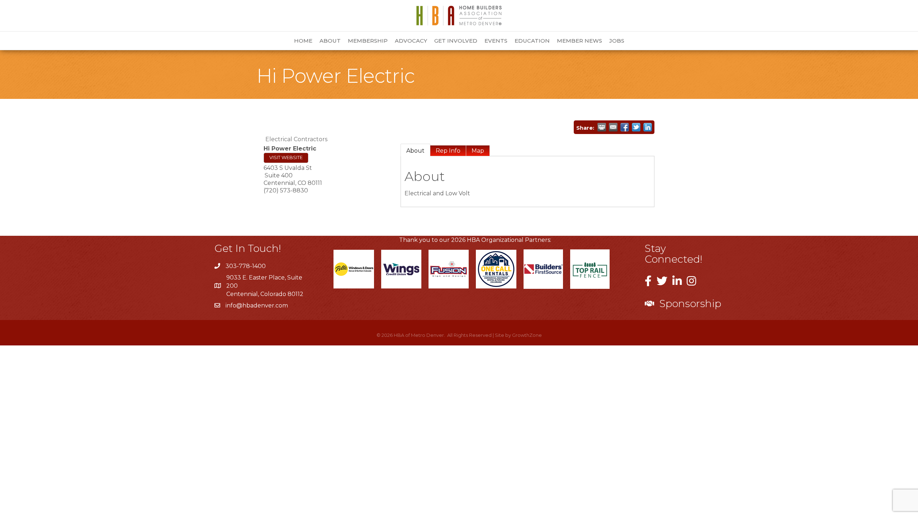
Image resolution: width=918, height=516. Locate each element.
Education (532, 40)
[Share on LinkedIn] (647, 127)
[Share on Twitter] (636, 127)
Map (478, 150)
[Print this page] (601, 127)
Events (495, 40)
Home (303, 40)
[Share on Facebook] (624, 127)
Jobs (616, 40)
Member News (579, 40)
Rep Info (448, 150)
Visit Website (286, 157)
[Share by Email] (613, 127)
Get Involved (455, 40)
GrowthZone (527, 335)
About (330, 40)
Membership (368, 40)
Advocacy (411, 40)
